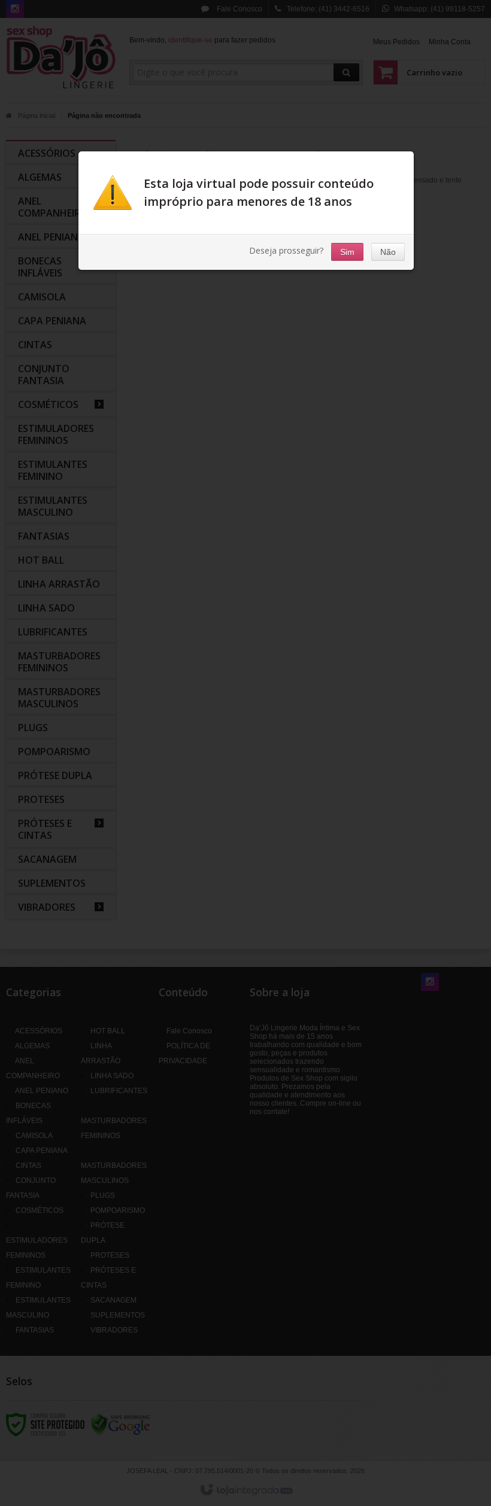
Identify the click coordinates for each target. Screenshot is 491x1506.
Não (388, 252)
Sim (347, 252)
